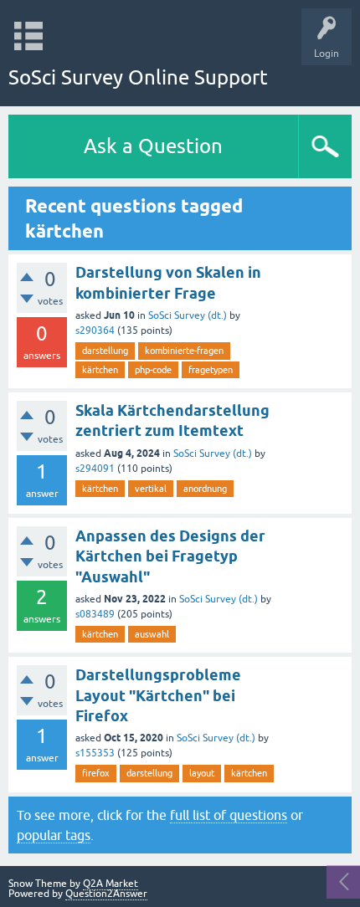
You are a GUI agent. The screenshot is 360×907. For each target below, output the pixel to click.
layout (201, 773)
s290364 (95, 330)
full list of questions (228, 814)
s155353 (95, 753)
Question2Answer (106, 893)
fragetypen (210, 370)
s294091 (95, 468)
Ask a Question (153, 146)
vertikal (151, 489)
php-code (153, 370)
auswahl (152, 634)
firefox (96, 773)
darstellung (105, 351)
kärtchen (100, 370)
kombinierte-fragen (184, 351)
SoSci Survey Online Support (138, 77)
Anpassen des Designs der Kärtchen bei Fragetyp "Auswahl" (170, 556)
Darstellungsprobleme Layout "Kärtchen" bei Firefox (158, 695)
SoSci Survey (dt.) (187, 315)
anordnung (205, 489)
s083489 (95, 614)
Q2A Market (110, 883)
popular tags (53, 835)
